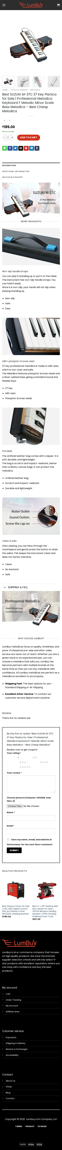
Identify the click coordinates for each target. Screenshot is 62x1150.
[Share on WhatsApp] (4, 148)
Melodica (35, 90)
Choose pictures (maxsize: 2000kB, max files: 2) (29, 799)
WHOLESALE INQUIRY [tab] (12, 177)
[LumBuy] (31, 5)
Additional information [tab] (15, 171)
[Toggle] (5, 588)
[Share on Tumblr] (36, 148)
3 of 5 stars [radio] (13, 762)
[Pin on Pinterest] (26, 148)
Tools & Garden (19, 90)
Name (11, 812)
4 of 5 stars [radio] (33, 762)
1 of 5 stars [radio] (11, 757)
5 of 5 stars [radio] (13, 767)
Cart (8, 994)
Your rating (14, 753)
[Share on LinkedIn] (31, 148)
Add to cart (28, 137)
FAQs (9, 1086)
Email (10, 825)
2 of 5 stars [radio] (26, 757)
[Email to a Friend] (20, 148)
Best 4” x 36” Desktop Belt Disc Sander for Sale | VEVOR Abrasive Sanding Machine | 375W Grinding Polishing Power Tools (45, 911)
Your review (14, 772)
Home (5, 90)
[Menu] (4, 5)
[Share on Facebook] (9, 148)
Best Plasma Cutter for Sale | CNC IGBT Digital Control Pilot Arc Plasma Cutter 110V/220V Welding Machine (15, 910)
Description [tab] (9, 165)
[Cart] (58, 5)
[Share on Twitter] (15, 148)
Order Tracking (13, 999)
